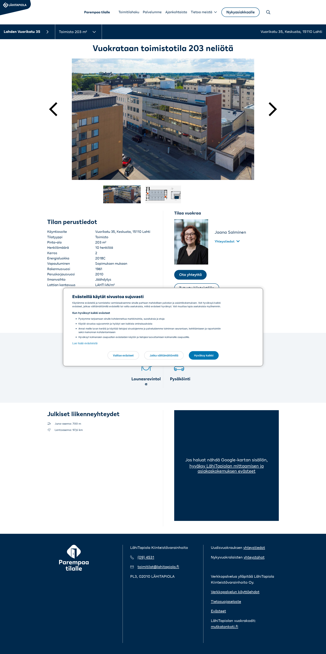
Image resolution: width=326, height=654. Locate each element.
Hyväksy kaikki (203, 355)
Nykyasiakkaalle (240, 12)
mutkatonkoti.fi (224, 626)
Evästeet (218, 611)
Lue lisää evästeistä (84, 343)
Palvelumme (152, 12)
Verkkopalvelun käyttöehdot (235, 592)
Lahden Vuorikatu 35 (22, 31)
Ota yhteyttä (190, 274)
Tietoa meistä (201, 12)
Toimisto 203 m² (73, 32)
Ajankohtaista (176, 12)
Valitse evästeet (123, 355)
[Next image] (268, 109)
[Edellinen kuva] (57, 109)
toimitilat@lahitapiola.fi (158, 566)
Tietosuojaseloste (226, 601)
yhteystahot (254, 557)
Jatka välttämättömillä (164, 355)
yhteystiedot (254, 547)
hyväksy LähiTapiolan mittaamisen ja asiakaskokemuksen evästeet (226, 468)
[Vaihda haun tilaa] (268, 12)
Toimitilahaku (129, 12)
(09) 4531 (146, 557)
